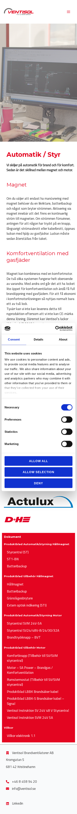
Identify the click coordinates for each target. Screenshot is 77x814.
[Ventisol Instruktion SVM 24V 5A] (28, 717)
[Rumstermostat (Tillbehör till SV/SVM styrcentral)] (38, 682)
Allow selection (38, 472)
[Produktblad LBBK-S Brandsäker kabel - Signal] (38, 701)
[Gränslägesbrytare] (18, 598)
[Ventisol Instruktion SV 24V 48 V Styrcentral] (36, 710)
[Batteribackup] (15, 566)
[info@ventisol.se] (21, 788)
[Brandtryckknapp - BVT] (22, 637)
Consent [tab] (14, 339)
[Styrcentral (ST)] (16, 552)
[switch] (66, 419)
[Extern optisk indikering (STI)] (25, 605)
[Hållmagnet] (13, 584)
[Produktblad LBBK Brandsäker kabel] (31, 691)
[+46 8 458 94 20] (21, 781)
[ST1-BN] (11, 559)
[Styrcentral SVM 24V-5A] (23, 623)
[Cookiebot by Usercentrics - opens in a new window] (55, 328)
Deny (38, 483)
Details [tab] (38, 339)
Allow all (38, 460)
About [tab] (63, 339)
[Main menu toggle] (68, 11)
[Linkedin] (14, 803)
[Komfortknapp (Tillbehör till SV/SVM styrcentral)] (38, 658)
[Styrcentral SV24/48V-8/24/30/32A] (31, 630)
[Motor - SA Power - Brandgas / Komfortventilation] (38, 670)
